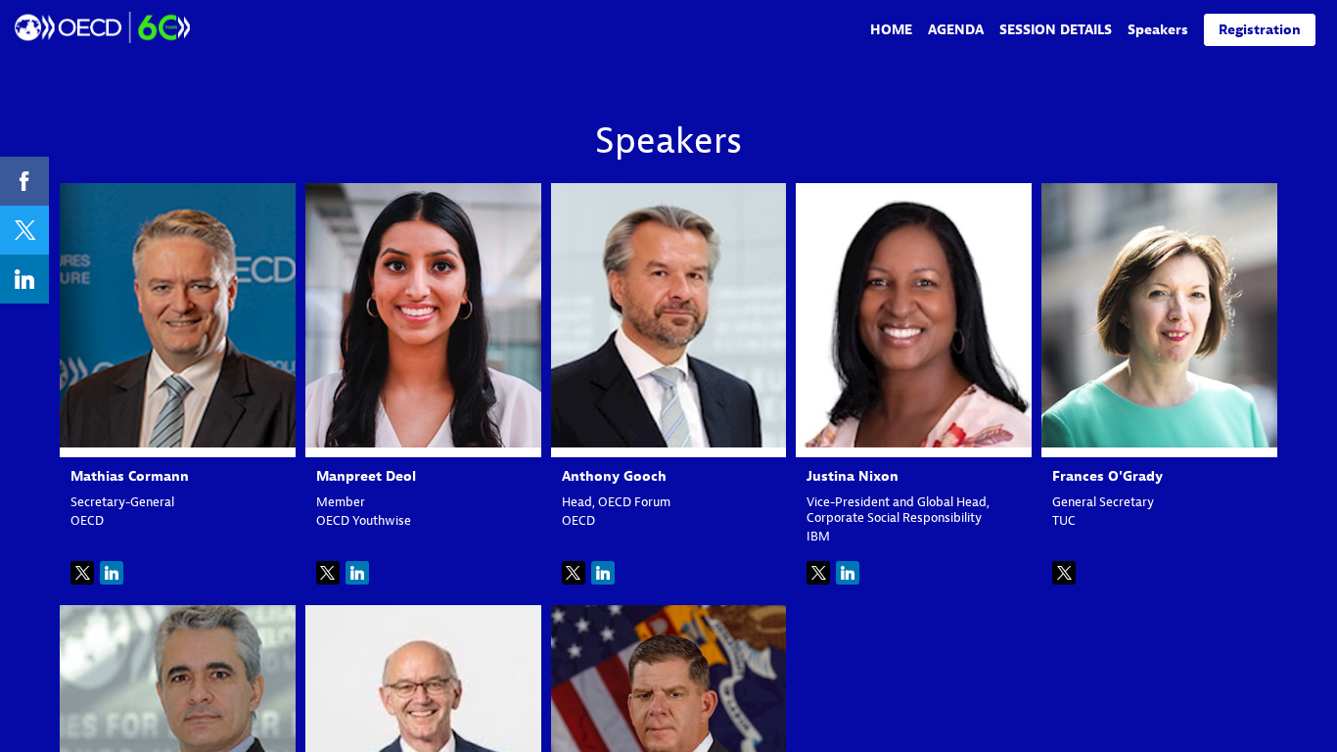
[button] (1259, 30)
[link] (891, 29)
